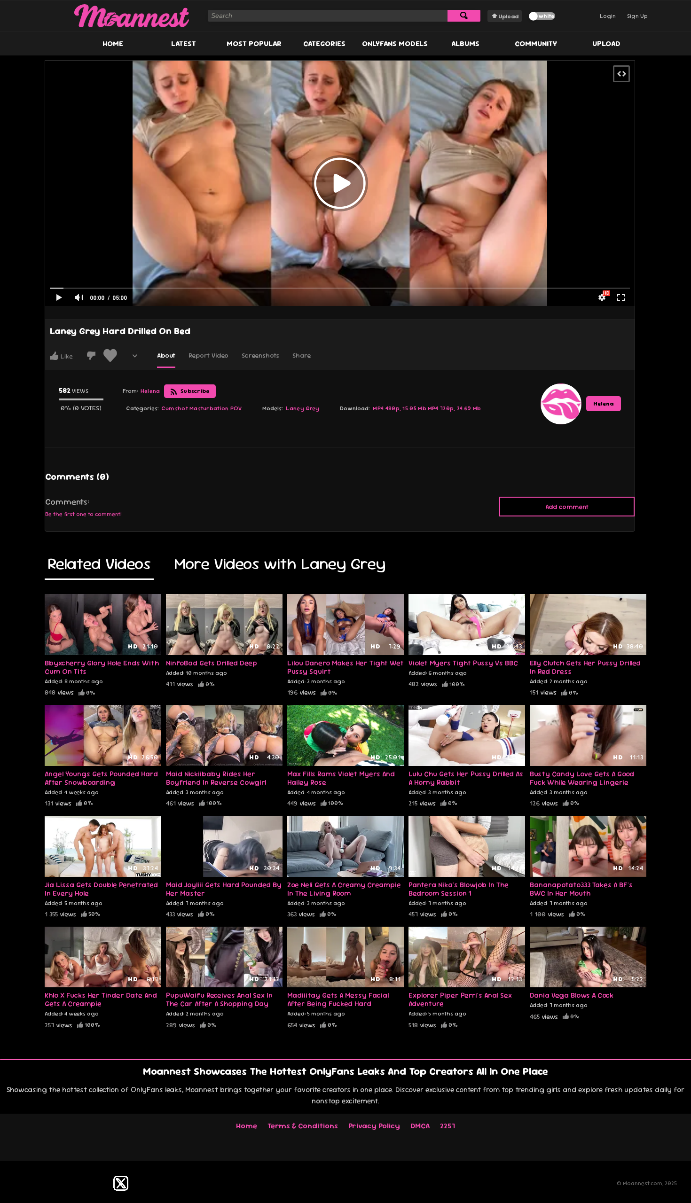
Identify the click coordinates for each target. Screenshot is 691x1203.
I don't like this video (91, 356)
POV (236, 408)
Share (301, 355)
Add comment (567, 506)
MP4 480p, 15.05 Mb (399, 408)
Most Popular (254, 43)
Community (536, 43)
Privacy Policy (374, 1126)
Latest (183, 43)
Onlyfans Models (395, 43)
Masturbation (209, 408)
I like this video (54, 356)
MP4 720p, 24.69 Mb (454, 408)
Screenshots (260, 355)
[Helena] (561, 403)
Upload (508, 16)
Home (112, 43)
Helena (603, 403)
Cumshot (175, 408)
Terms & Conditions (302, 1126)
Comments (66, 502)
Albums (465, 43)
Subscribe (194, 391)
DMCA (420, 1126)
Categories (324, 43)
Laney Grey (302, 408)
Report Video (208, 355)
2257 (447, 1126)
